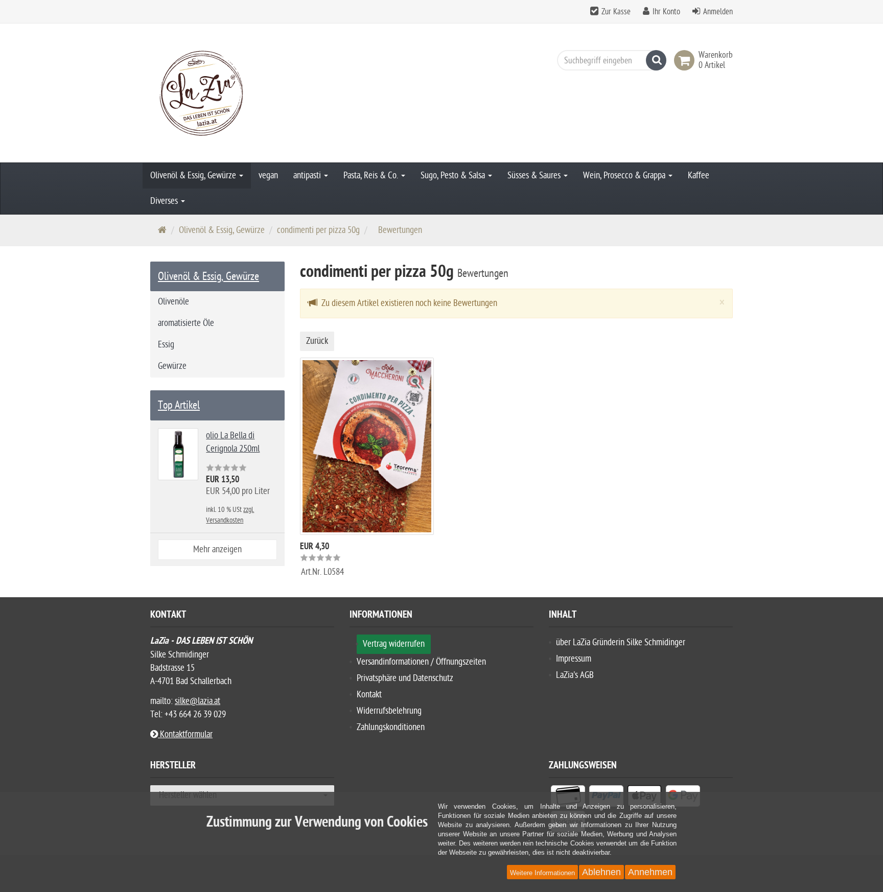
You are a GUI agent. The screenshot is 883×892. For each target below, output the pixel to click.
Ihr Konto (666, 11)
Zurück (317, 341)
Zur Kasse (616, 11)
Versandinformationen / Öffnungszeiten (421, 661)
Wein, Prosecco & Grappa (625, 175)
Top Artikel (179, 405)
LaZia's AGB (575, 675)
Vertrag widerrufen (394, 644)
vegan (268, 175)
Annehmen (650, 872)
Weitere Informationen (542, 873)
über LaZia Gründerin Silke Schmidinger (620, 642)
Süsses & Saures (535, 175)
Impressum (573, 658)
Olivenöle (173, 301)
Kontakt (369, 694)
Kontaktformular (185, 734)
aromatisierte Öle (186, 323)
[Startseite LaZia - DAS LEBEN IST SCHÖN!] (242, 93)
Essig (166, 344)
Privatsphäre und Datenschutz (405, 678)
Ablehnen (601, 872)
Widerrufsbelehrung (389, 711)
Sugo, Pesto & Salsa (454, 175)
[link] (686, 60)
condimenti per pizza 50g (318, 230)
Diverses (165, 201)
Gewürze (172, 366)
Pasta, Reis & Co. (371, 175)
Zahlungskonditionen (391, 727)
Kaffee (698, 175)
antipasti (308, 175)
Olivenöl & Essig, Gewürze (194, 175)
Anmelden (718, 11)
